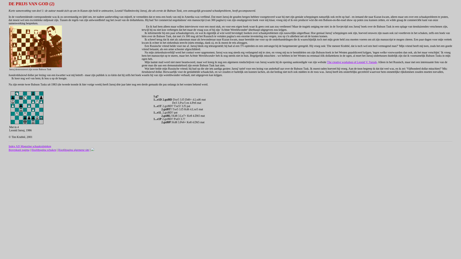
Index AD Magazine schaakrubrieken (30, 146)
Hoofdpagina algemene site (73, 149)
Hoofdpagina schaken (43, 149)
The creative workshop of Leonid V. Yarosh (352, 62)
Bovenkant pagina (19, 149)
